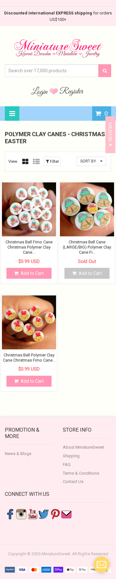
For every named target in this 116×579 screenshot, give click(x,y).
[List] (36, 161)
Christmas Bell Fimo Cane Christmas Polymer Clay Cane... (29, 247)
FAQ (67, 464)
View (12, 161)
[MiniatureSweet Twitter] (44, 514)
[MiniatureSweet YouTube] (32, 514)
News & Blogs (18, 453)
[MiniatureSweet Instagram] (21, 514)
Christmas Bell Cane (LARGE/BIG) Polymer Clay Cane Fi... (87, 247)
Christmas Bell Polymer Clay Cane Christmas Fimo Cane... (29, 358)
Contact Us (73, 481)
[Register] (71, 91)
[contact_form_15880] (101, 565)
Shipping (71, 455)
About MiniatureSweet (83, 447)
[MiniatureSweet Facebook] (10, 514)
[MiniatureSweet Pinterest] (55, 514)
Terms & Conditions (81, 473)
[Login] (40, 91)
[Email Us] (66, 514)
